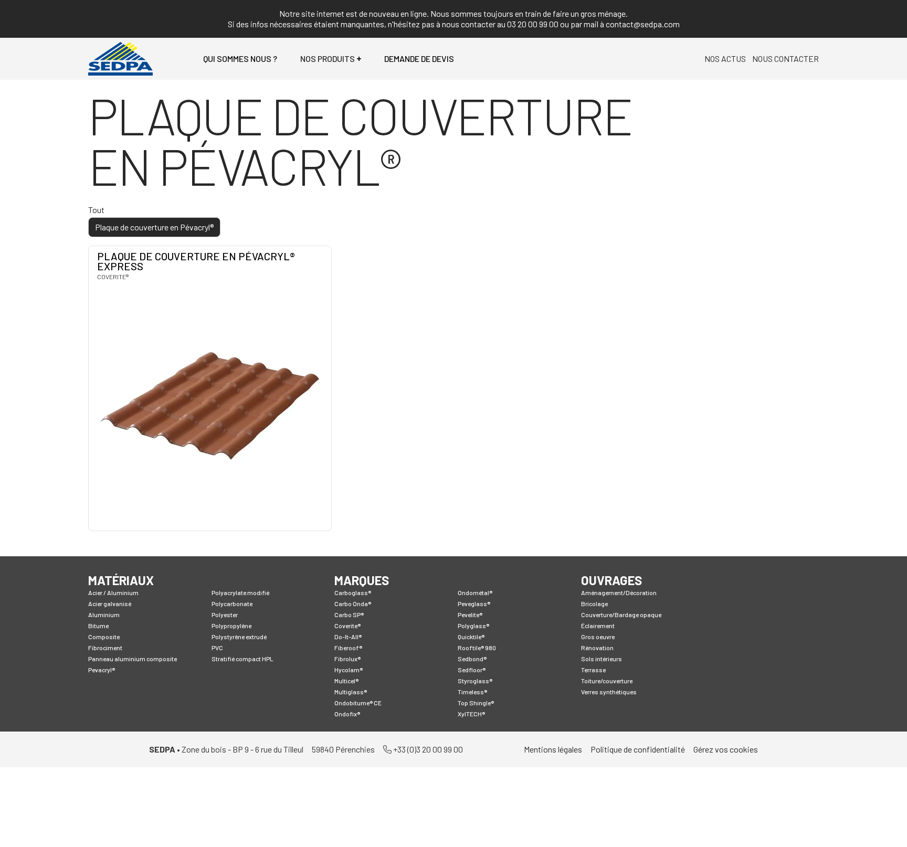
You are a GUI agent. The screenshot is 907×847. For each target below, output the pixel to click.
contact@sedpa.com (643, 24)
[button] (330, 58)
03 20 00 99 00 (532, 24)
